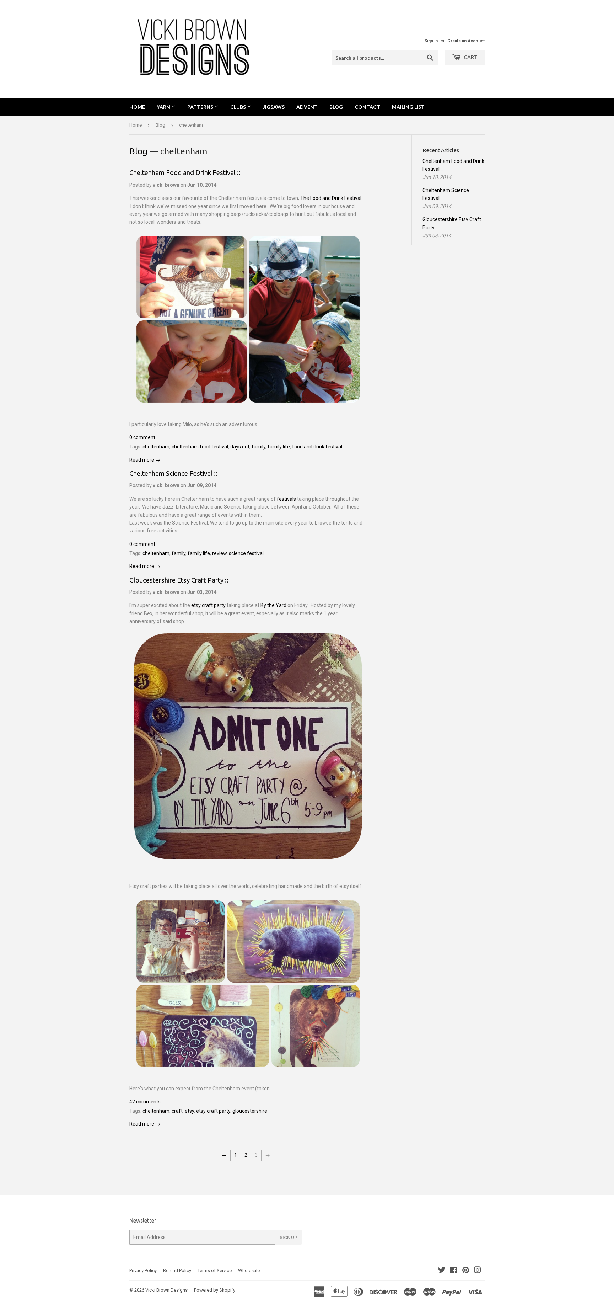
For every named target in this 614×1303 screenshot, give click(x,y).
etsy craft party (208, 605)
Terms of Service (215, 1270)
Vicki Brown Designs (166, 1290)
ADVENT (307, 107)
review (219, 553)
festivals (286, 499)
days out (239, 447)
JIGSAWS (274, 107)
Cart (470, 57)
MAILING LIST (408, 107)
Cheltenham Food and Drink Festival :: (185, 172)
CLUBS (238, 107)
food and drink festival (317, 447)
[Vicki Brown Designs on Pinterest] (465, 1271)
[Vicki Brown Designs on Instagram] (477, 1271)
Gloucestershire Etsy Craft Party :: (178, 580)
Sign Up (288, 1237)
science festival (246, 553)
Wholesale (249, 1270)
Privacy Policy (143, 1270)
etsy (189, 1111)
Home (137, 107)
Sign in (431, 40)
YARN (164, 107)
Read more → (144, 460)
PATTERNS (200, 107)
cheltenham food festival (200, 447)
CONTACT (367, 107)
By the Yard (273, 605)
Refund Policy (177, 1270)
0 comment (142, 437)
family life (279, 447)
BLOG (336, 107)
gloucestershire (249, 1111)
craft (177, 1111)
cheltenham (155, 447)
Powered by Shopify (214, 1290)
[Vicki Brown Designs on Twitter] (441, 1271)
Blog (160, 125)
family (258, 447)
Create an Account (466, 40)
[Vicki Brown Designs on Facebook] (453, 1271)
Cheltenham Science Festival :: (173, 473)
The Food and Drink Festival (330, 198)
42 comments (145, 1102)
